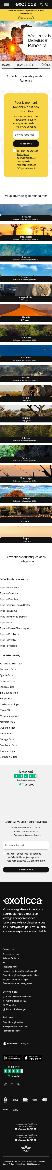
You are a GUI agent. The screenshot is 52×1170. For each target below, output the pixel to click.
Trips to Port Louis (9, 634)
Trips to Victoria (8, 645)
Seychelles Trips (8, 745)
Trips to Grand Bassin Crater (15, 605)
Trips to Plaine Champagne (14, 628)
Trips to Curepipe (9, 593)
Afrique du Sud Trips (11, 663)
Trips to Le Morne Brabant (13, 616)
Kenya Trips (6, 698)
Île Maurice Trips (9, 692)
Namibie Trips (7, 722)
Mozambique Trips (9, 716)
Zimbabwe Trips (8, 757)
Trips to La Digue (8, 610)
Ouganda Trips (7, 727)
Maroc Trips (6, 710)
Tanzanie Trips (7, 751)
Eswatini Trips (7, 681)
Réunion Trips (7, 733)
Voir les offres (26, 18)
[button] (26, 143)
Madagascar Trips (9, 704)
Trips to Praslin (8, 640)
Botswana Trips (8, 669)
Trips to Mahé (7, 622)
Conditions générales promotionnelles (21, 975)
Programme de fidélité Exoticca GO (20, 971)
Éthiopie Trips (7, 687)
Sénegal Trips (7, 739)
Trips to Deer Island (10, 599)
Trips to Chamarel (9, 587)
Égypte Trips (6, 675)
